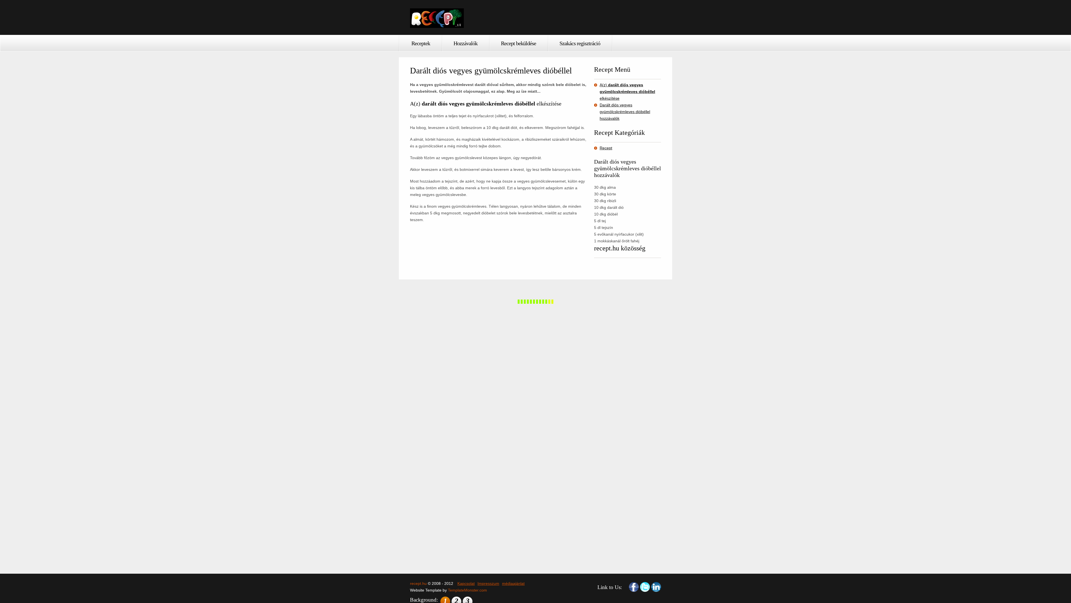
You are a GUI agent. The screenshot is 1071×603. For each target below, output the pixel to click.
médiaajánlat (513, 583)
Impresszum (488, 583)
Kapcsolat (466, 583)
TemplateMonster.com (467, 590)
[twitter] (645, 587)
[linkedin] (656, 587)
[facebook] (634, 587)
